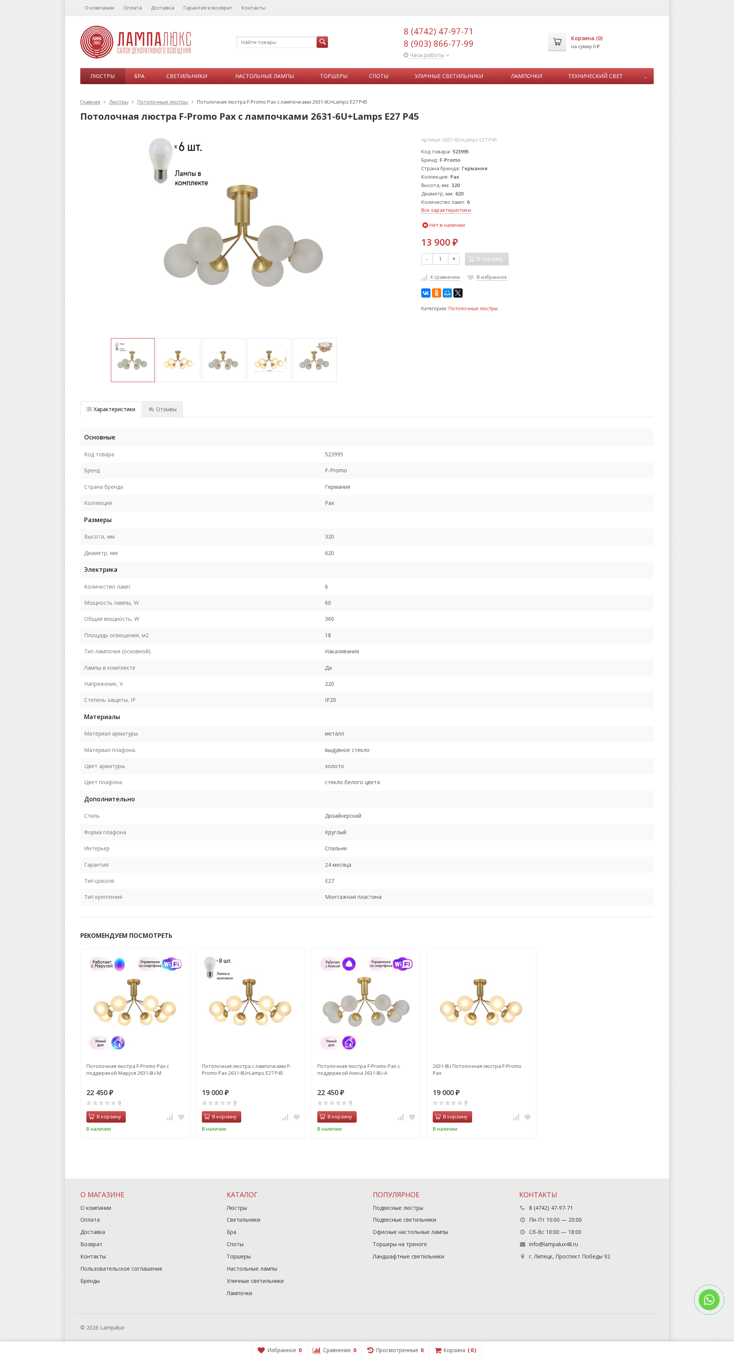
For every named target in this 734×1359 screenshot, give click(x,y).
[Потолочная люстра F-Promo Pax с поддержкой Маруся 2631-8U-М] (135, 1003)
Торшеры (334, 76)
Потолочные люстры (473, 308)
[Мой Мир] (447, 293)
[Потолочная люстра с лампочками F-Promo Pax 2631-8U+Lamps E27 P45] (250, 1003)
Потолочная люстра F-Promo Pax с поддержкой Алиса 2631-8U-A (358, 1069)
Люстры (103, 76)
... (645, 76)
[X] (458, 293)
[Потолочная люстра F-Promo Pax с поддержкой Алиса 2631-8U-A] (366, 1003)
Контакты (254, 7)
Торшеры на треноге (400, 1244)
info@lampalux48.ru (553, 1244)
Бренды (90, 1280)
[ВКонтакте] (425, 293)
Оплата (132, 7)
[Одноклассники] (436, 293)
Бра (139, 76)
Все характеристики (446, 210)
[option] (133, 360)
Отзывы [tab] (166, 409)
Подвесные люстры (398, 1207)
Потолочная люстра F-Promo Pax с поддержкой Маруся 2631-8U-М (127, 1069)
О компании (99, 7)
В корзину (109, 1116)
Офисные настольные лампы (410, 1231)
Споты (378, 76)
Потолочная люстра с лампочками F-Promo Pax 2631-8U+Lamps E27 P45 (246, 1069)
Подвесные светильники (404, 1219)
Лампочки (526, 76)
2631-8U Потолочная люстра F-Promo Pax (477, 1069)
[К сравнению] (169, 1117)
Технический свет (595, 76)
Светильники (186, 76)
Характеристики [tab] (114, 409)
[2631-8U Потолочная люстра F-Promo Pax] (481, 1003)
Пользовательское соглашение (121, 1268)
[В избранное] (181, 1117)
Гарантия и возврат (208, 7)
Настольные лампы (264, 76)
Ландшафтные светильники (408, 1256)
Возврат (91, 1244)
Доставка (162, 7)
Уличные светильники (449, 76)
